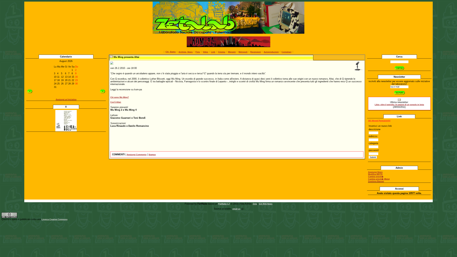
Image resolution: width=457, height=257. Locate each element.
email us (236, 209)
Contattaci (286, 52)
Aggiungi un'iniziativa (66, 99)
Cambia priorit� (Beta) (379, 179)
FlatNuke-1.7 (224, 204)
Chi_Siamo (170, 52)
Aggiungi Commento (137, 154)
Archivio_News (186, 52)
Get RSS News (265, 204)
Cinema (221, 52)
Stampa (152, 154)
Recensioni (255, 52)
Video (205, 52)
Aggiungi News (375, 172)
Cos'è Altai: (115, 102)
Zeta (255, 204)
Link (213, 52)
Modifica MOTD (375, 174)
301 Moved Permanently (379, 121)
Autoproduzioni (271, 52)
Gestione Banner (376, 181)
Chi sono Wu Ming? (119, 97)
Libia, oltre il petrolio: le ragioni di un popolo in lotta (399, 105)
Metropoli (242, 52)
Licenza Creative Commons (54, 219)
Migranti (232, 52)
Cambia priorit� (375, 176)
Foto (197, 52)
